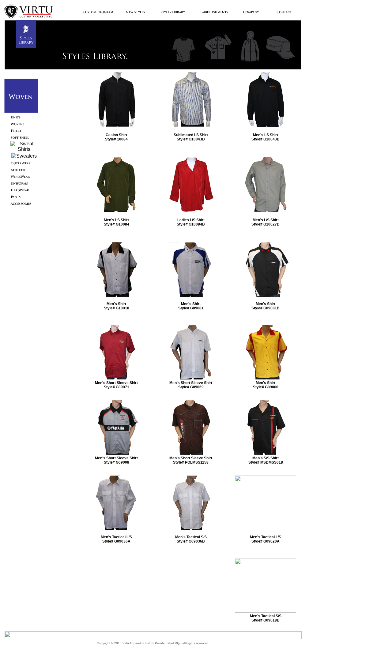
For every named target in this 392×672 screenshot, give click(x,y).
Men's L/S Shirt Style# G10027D (265, 222)
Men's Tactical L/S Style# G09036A (116, 539)
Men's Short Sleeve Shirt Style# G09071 (116, 385)
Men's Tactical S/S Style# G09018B (265, 618)
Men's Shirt (191, 304)
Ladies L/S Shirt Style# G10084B (191, 222)
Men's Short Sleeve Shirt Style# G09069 (190, 385)
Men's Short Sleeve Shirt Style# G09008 (116, 460)
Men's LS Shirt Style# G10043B (265, 137)
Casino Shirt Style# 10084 (116, 137)
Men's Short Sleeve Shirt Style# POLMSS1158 (190, 460)
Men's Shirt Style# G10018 (116, 306)
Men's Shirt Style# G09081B (265, 306)
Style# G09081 (191, 308)
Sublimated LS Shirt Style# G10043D (191, 137)
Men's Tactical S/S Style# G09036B (191, 539)
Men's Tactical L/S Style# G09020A (265, 539)
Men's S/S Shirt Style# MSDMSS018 (265, 460)
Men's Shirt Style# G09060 (265, 385)
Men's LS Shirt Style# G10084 (116, 222)
